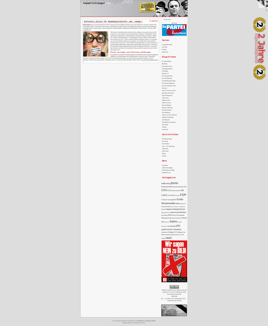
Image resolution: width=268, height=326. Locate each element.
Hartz (177, 203)
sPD (177, 225)
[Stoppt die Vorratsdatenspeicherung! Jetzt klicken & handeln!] (262, 5)
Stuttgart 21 (172, 232)
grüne (174, 199)
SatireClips (165, 148)
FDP (183, 194)
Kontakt (164, 49)
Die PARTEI (171, 195)
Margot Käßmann (165, 212)
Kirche (163, 209)
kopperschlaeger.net (134, 3)
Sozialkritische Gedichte (169, 122)
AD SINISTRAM (166, 61)
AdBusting (166, 183)
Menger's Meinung (167, 107)
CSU (169, 190)
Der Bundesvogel (167, 139)
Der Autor (164, 47)
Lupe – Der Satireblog (168, 146)
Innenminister (165, 206)
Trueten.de (165, 129)
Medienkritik (174, 212)
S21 (163, 222)
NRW (170, 215)
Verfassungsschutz (172, 234)
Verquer (164, 156)
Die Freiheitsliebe (167, 78)
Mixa (162, 215)
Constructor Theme (150, 321)
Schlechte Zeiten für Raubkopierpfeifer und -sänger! (113, 21)
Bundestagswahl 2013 (179, 187)
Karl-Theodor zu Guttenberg (178, 206)
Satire (173, 221)
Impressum (165, 52)
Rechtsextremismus (175, 218)
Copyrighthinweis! (167, 44)
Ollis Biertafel (165, 120)
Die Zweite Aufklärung (168, 83)
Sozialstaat (171, 226)
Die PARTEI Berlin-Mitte (168, 81)
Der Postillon (165, 144)
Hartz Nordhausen (167, 95)
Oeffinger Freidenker (168, 117)
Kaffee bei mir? (166, 100)
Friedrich (164, 199)
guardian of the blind (168, 93)
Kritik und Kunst (166, 102)
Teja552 (164, 127)
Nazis (166, 215)
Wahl (169, 237)
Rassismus (165, 218)
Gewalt (170, 199)
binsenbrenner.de (167, 66)
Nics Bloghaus (166, 112)
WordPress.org (166, 172)
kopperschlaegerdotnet (175, 209)
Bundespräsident (167, 187)
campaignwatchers (167, 68)
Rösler (184, 218)
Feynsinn (164, 88)
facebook (177, 195)
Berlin (174, 183)
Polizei (174, 215)
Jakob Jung (165, 98)
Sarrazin (167, 222)
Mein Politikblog (166, 105)
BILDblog (164, 64)
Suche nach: (167, 19)
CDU (164, 190)
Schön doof (165, 151)
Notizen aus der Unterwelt (169, 115)
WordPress (141, 321)
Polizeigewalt (180, 215)
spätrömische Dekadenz (171, 229)
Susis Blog (165, 124)
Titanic (164, 153)
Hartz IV (183, 203)
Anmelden (165, 165)
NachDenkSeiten (167, 110)
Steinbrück (164, 232)
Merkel (183, 212)
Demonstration (176, 190)
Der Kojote (165, 141)
